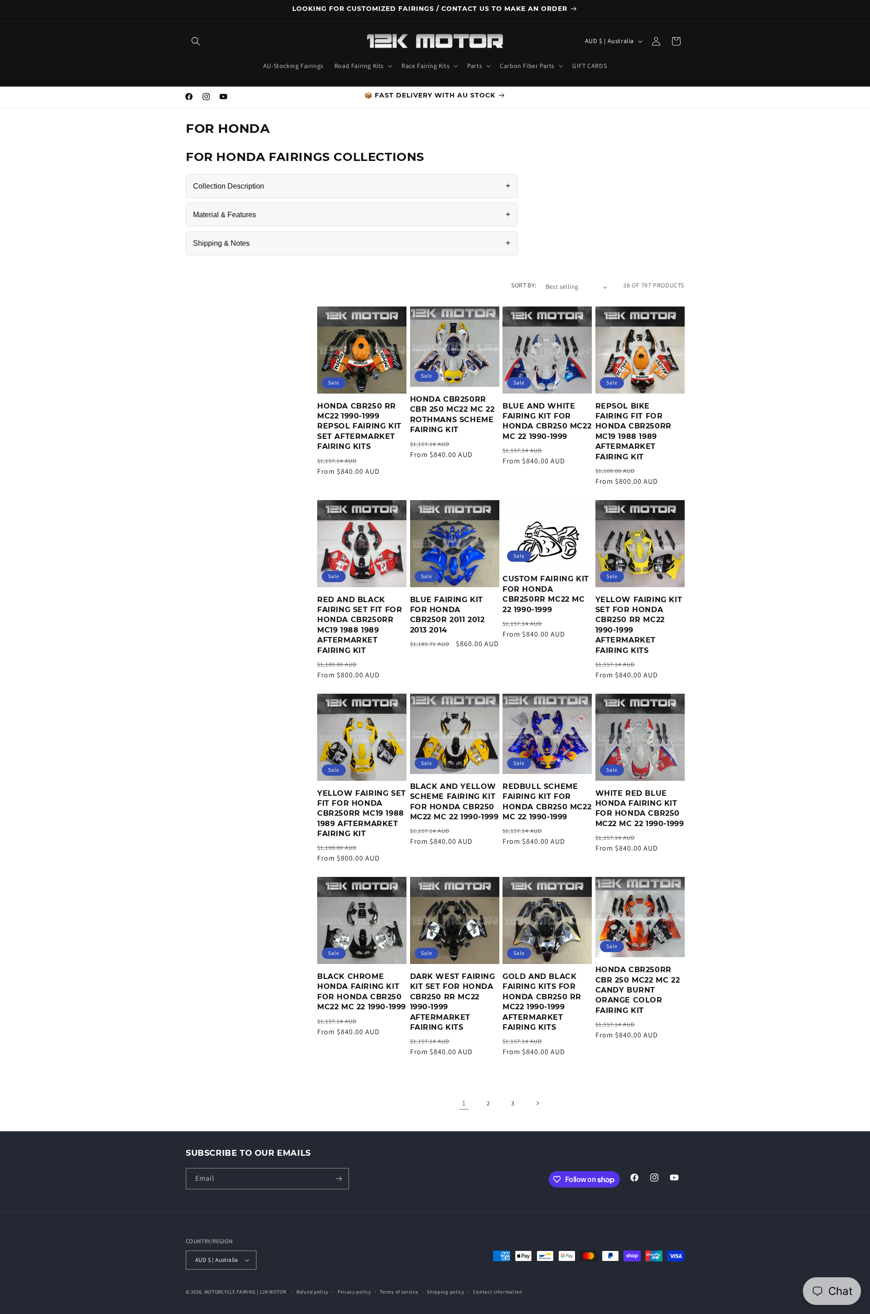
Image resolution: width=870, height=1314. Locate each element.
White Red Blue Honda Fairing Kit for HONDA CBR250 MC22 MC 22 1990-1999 (639, 808)
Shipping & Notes (352, 243)
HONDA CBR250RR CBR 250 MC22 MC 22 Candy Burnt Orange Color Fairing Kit (637, 990)
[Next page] (537, 1103)
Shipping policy (445, 1292)
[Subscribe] (338, 1178)
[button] (196, 41)
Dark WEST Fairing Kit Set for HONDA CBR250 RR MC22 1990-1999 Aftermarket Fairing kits (452, 1002)
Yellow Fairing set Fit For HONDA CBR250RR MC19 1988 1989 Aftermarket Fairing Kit (361, 813)
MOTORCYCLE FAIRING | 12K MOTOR (245, 1292)
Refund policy (312, 1292)
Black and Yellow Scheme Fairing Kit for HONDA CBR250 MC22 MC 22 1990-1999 (454, 801)
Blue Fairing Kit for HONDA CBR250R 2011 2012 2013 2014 (447, 614)
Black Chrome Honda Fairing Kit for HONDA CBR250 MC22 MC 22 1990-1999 (361, 991)
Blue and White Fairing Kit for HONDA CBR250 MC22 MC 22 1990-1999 (547, 421)
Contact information (497, 1292)
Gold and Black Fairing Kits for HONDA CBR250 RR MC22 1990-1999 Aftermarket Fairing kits (542, 1002)
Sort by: (523, 285)
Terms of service (399, 1292)
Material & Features (352, 214)
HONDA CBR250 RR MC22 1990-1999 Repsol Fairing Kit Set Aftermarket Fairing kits (359, 426)
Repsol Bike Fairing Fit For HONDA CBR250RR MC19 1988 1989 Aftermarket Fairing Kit (633, 431)
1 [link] (464, 1103)
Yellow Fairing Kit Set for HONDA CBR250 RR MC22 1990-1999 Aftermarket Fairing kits (638, 625)
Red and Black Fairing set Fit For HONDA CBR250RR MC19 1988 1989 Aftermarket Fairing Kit (359, 625)
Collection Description (352, 185)
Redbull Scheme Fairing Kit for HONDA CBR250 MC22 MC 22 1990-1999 (547, 801)
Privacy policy (354, 1292)
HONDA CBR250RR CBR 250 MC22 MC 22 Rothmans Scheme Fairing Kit (452, 414)
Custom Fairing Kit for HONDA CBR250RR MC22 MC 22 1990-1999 (546, 593)
